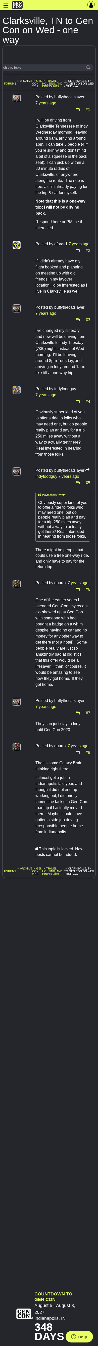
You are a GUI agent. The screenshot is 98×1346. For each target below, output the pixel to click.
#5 (88, 483)
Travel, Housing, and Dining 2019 (52, 83)
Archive (26, 80)
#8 (88, 752)
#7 (88, 713)
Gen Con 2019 (37, 83)
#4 (88, 401)
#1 (88, 109)
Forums (10, 83)
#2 (88, 250)
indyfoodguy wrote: (52, 494)
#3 (88, 320)
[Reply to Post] (78, 109)
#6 (88, 589)
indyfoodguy (46, 476)
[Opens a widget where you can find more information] (79, 1337)
